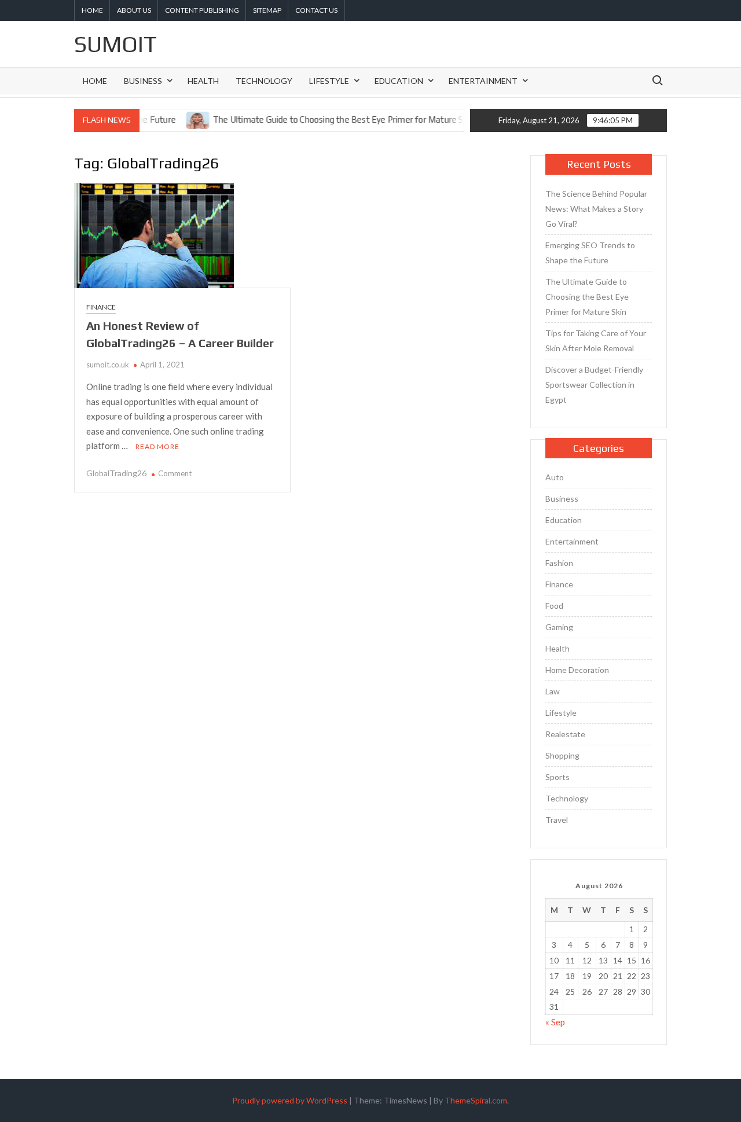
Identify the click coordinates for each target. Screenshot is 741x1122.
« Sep (555, 1022)
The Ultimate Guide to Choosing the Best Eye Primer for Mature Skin (326, 119)
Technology (264, 81)
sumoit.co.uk (107, 364)
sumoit (115, 44)
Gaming (559, 627)
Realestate (565, 734)
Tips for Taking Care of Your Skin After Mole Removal (595, 340)
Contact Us (316, 10)
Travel (556, 820)
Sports (557, 777)
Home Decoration (577, 670)
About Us (134, 10)
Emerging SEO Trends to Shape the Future (590, 252)
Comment (175, 473)
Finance (101, 307)
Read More (157, 446)
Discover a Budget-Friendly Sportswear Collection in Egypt (594, 384)
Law (552, 691)
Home (92, 10)
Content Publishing (202, 10)
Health (203, 81)
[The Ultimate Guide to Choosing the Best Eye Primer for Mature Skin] (182, 119)
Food (554, 605)
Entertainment (483, 81)
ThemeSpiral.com (476, 1100)
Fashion (559, 563)
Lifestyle (329, 81)
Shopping (562, 755)
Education (399, 81)
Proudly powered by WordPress (289, 1100)
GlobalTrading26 (116, 473)
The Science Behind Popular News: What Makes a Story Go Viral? (596, 209)
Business (143, 81)
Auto (554, 477)
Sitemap (267, 10)
